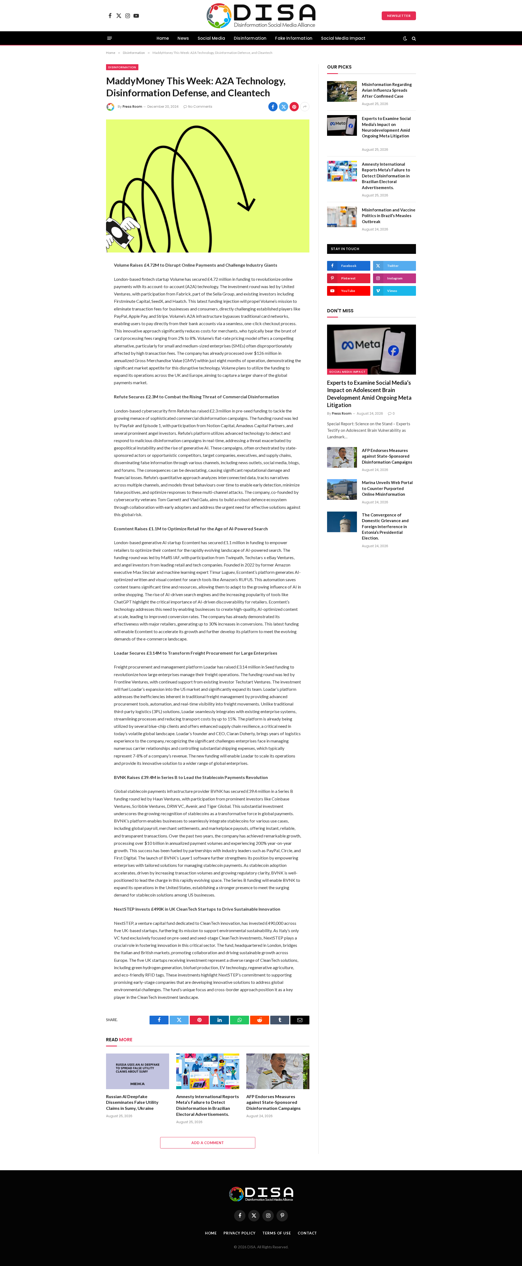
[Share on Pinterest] (294, 106)
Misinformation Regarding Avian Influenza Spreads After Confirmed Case (387, 90)
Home (163, 38)
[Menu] (109, 38)
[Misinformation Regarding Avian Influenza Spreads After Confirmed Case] (342, 91)
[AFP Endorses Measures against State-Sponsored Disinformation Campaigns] (277, 1071)
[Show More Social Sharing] (304, 106)
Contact (307, 1233)
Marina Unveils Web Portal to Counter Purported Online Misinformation (387, 488)
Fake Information (293, 38)
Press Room (132, 106)
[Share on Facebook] (273, 106)
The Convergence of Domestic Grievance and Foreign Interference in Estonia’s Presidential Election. (385, 526)
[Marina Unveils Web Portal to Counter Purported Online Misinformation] (342, 489)
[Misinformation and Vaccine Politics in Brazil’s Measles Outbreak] (342, 217)
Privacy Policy (239, 1233)
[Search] (413, 38)
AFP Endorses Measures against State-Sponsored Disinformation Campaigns (273, 1102)
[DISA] (261, 15)
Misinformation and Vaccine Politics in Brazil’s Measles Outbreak (388, 215)
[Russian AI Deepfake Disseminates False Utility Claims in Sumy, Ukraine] (137, 1071)
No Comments (200, 106)
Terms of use (276, 1233)
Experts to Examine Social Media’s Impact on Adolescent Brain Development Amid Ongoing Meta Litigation (369, 393)
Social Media (211, 38)
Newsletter (399, 16)
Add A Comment (207, 1143)
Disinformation (250, 38)
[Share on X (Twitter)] (283, 106)
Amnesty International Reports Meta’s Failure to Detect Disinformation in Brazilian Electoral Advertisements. (207, 1105)
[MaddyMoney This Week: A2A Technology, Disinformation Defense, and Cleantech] (207, 185)
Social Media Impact (343, 38)
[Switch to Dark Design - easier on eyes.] (405, 38)
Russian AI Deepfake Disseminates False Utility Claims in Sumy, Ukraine (132, 1102)
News (183, 38)
